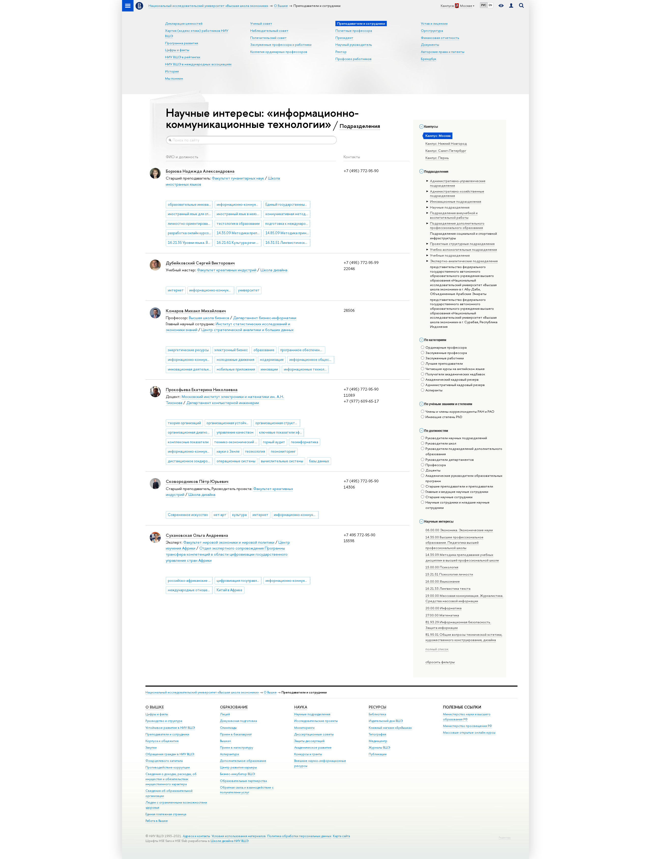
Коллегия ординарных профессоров (278, 51)
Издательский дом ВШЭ (386, 721)
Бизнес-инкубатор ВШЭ (237, 774)
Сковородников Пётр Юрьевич (197, 481)
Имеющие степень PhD (443, 416)
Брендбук (428, 58)
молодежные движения (235, 359)
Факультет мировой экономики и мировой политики (228, 542)
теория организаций (184, 423)
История (172, 71)
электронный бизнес (231, 350)
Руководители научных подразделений (456, 438)
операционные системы (236, 461)
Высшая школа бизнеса (209, 317)
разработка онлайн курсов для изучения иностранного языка (190, 233)
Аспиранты (433, 390)
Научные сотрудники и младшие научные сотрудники (457, 505)
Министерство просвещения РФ (467, 726)
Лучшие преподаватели (444, 363)
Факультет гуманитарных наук (238, 178)
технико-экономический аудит (236, 442)
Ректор (341, 51)
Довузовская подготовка (238, 721)
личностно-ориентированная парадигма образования (190, 223)
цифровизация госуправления (239, 580)
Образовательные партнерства (243, 781)
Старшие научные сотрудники (448, 497)
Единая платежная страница (165, 814)
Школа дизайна (273, 270)
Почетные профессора (353, 30)
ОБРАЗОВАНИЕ (234, 707)
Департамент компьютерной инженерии (222, 402)
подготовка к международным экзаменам (287, 223)
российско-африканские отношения (190, 580)
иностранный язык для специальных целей (190, 214)
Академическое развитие (313, 747)
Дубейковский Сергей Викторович (200, 263)
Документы (430, 44)
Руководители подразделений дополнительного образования (463, 451)
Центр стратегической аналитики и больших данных (247, 329)
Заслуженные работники (444, 358)
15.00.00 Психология (441, 567)
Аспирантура (229, 754)
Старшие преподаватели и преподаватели (459, 486)
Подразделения (359, 126)
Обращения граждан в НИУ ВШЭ (169, 754)
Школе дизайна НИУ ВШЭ (230, 841)
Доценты (432, 470)
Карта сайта (341, 836)
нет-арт (220, 514)
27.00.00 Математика (442, 615)
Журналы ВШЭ (379, 747)
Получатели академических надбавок (455, 374)
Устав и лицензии (434, 23)
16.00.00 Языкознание (442, 581)
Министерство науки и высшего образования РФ (467, 716)
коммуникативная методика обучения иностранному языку (287, 214)
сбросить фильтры (440, 662)
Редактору (505, 837)
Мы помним (174, 78)
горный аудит (274, 442)
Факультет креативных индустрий (226, 270)
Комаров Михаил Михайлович (196, 311)
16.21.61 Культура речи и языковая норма (239, 242)
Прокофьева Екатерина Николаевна (202, 389)
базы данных (319, 461)
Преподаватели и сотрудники (167, 734)
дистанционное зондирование (190, 461)
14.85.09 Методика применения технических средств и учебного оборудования (287, 233)
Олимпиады (228, 727)
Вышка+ (225, 741)
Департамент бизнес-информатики (264, 317)
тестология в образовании (238, 223)
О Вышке (270, 692)
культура (239, 514)
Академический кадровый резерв (452, 379)
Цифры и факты (177, 50)
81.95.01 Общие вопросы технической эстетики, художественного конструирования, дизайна (463, 637)
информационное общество (311, 359)
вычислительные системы (282, 461)
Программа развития (181, 43)
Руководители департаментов (449, 459)
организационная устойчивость (228, 423)
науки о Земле (228, 451)
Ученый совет (261, 23)
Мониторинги (304, 727)
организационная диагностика (190, 432)
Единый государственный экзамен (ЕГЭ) (287, 204)
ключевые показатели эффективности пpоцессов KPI (281, 432)
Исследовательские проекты (316, 721)
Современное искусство (188, 514)
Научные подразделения (312, 714)
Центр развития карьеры (238, 767)
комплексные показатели (188, 442)
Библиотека (377, 714)
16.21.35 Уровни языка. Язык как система (190, 242)
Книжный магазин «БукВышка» (390, 727)
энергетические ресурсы (188, 350)
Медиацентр (378, 741)
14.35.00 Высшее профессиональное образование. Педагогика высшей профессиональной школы (454, 542)
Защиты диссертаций (309, 741)
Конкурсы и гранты (308, 754)
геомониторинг (283, 451)
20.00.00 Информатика (443, 608)
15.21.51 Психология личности (449, 574)
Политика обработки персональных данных (299, 836)
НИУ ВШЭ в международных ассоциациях (198, 64)
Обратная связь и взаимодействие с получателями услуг (247, 790)
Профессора (435, 465)
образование (264, 350)
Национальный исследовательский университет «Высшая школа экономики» (202, 692)
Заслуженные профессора (446, 352)
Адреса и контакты (196, 836)
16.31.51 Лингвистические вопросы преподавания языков (287, 242)
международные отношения (190, 590)
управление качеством (235, 432)
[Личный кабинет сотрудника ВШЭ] (511, 5)
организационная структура (277, 423)
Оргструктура (432, 30)
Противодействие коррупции (167, 767)
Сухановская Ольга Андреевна (197, 535)
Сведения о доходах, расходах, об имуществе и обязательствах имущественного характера (171, 779)
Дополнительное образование (243, 761)
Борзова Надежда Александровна (200, 171)
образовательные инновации (190, 204)
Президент (344, 37)
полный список (436, 649)
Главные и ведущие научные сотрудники (456, 491)
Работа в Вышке (156, 821)
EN (490, 5)
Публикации (378, 754)
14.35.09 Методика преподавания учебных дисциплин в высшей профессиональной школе (239, 233)
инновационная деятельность (190, 369)
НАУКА (300, 707)
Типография (377, 734)
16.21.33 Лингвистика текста (447, 588)
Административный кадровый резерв (455, 384)
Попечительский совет (268, 37)
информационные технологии (306, 369)
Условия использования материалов (239, 836)
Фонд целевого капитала (164, 761)
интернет (176, 290)
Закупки (151, 747)
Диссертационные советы (314, 734)
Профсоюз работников (353, 58)
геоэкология (255, 451)
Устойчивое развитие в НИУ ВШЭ (170, 727)
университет (248, 290)
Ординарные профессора (446, 347)
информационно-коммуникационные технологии (239, 204)
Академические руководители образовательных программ (463, 478)
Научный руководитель (353, 44)
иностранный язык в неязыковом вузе (239, 214)
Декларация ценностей (183, 23)
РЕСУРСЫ (377, 707)
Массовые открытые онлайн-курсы (469, 732)
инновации (269, 369)
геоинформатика (304, 442)
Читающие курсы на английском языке (455, 368)
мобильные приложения (236, 369)
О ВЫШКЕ (154, 707)
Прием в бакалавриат (236, 734)
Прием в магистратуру (236, 747)
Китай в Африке (229, 590)
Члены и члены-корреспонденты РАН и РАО (459, 411)
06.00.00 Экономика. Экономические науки (459, 530)
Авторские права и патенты (442, 51)
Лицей (225, 714)
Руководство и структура (163, 721)
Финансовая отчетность (440, 37)
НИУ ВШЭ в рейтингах (182, 57)
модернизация (272, 359)
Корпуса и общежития (162, 741)
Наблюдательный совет (269, 30)
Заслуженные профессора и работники (281, 44)
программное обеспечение (302, 350)
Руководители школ (440, 443)
